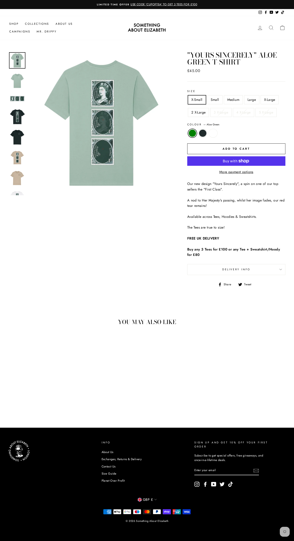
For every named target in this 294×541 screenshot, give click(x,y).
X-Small (197, 99)
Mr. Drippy (46, 31)
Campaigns (19, 31)
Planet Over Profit (113, 480)
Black (202, 133)
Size (191, 91)
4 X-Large (243, 112)
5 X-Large (266, 112)
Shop (14, 24)
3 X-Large (221, 112)
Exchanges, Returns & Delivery (122, 459)
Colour (203, 124)
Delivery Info (236, 269)
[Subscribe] (256, 470)
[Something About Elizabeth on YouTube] (213, 484)
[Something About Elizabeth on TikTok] (230, 484)
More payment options (236, 171)
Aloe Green (192, 133)
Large (252, 99)
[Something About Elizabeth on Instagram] (197, 484)
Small (215, 99)
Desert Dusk (213, 133)
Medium (233, 99)
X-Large (269, 99)
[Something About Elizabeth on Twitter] (222, 484)
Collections (37, 24)
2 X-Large (198, 112)
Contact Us (109, 466)
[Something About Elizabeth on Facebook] (205, 484)
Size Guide (109, 473)
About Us (64, 24)
